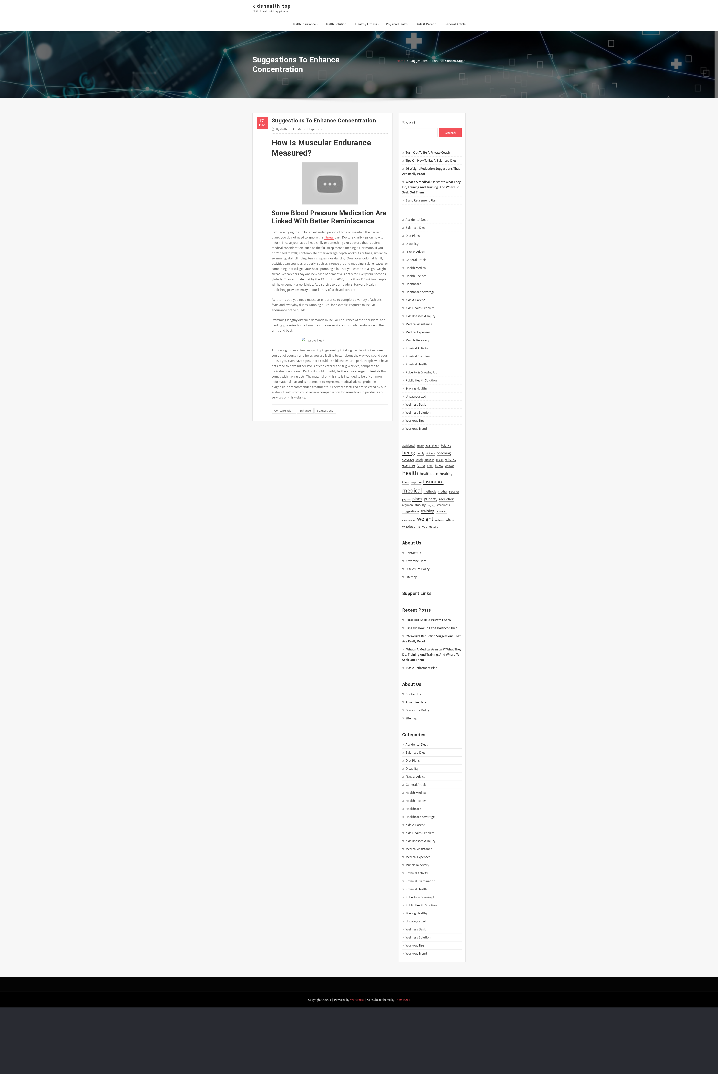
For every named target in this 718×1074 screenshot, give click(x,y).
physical (406, 499)
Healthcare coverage (420, 292)
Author (283, 129)
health (410, 473)
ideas (405, 482)
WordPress (357, 999)
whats (450, 519)
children (430, 453)
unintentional (408, 520)
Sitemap (411, 577)
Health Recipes (416, 276)
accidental (408, 445)
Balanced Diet (415, 228)
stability (420, 505)
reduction (446, 499)
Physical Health (397, 24)
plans (417, 498)
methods (430, 491)
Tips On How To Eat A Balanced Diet (431, 161)
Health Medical (416, 268)
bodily (420, 453)
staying (431, 505)
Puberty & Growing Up (421, 372)
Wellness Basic (416, 404)
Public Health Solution (421, 380)
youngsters (430, 526)
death (419, 459)
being (408, 452)
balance (446, 445)
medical (412, 490)
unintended (441, 511)
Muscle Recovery (417, 340)
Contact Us (413, 553)
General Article (455, 24)
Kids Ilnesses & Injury (420, 316)
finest (430, 465)
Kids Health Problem (420, 308)
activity (420, 445)
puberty (430, 498)
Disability (412, 244)
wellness (439, 519)
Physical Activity (417, 348)
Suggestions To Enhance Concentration (438, 61)
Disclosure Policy (417, 569)
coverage (408, 459)
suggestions (325, 410)
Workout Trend (416, 429)
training (427, 510)
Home (401, 61)
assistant (432, 445)
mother (442, 491)
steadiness (443, 505)
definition (429, 459)
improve (416, 482)
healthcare (429, 473)
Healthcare (413, 284)
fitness (329, 237)
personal (454, 491)
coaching (444, 453)
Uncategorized (416, 396)
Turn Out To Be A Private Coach (428, 152)
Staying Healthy (416, 388)
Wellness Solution (418, 412)
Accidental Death (417, 220)
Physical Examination (420, 356)
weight (425, 518)
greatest (449, 465)
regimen (407, 505)
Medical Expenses (309, 129)
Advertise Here (416, 561)
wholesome (411, 526)
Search (409, 122)
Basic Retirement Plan (421, 200)
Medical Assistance (419, 324)
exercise (408, 465)
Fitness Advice (415, 252)
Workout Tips (415, 420)
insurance (433, 481)
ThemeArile (402, 999)
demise (440, 459)
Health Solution (336, 24)
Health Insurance (304, 24)
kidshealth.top (271, 6)
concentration (283, 410)
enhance (305, 410)
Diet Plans (413, 236)
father (421, 465)
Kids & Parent (426, 24)
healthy (446, 473)
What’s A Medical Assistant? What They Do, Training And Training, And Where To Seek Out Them (431, 187)
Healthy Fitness (366, 24)
